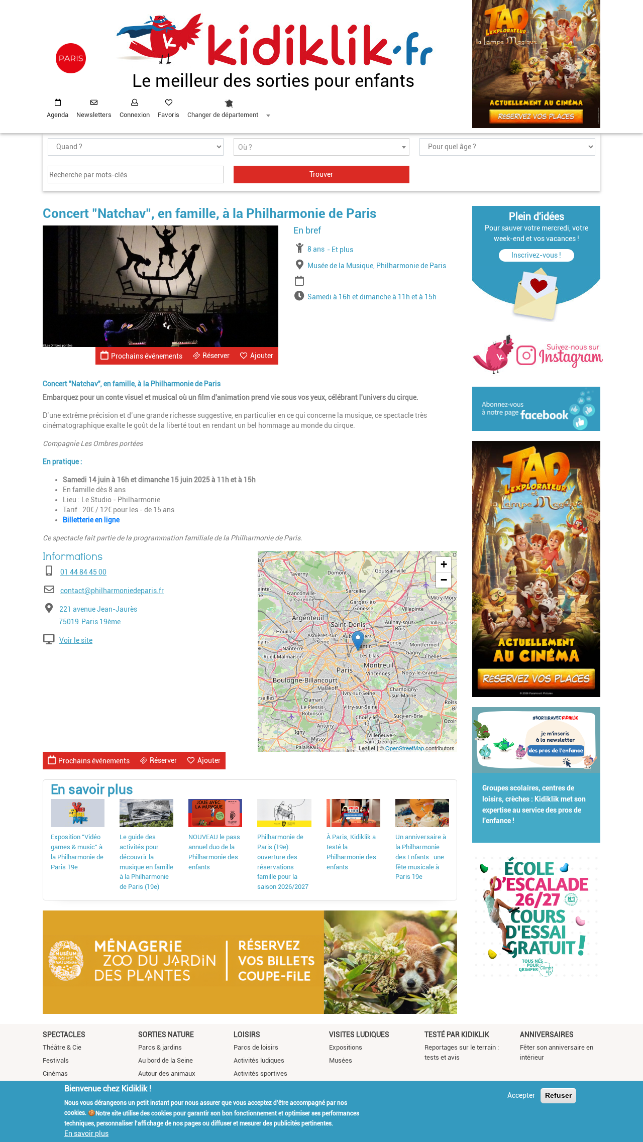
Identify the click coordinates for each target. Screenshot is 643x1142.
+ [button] (444, 564)
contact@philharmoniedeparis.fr (112, 591)
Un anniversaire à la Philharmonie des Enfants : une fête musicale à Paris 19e (420, 857)
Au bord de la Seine (165, 1060)
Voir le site (75, 640)
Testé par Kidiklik (456, 1035)
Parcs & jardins (160, 1047)
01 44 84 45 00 (83, 572)
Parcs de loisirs (256, 1047)
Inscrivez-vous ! (536, 255)
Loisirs (247, 1035)
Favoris (168, 115)
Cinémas (55, 1073)
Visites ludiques (359, 1035)
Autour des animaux (166, 1073)
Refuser (558, 1095)
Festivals (56, 1060)
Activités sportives (260, 1073)
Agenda (57, 115)
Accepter (521, 1095)
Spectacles (64, 1035)
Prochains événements (146, 356)
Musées (340, 1060)
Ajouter (261, 356)
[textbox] (321, 147)
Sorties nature (166, 1035)
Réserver (216, 356)
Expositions (345, 1047)
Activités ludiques (259, 1060)
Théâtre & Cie (62, 1047)
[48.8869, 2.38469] (358, 641)
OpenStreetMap (404, 748)
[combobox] (228, 106)
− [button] (444, 580)
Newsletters (94, 115)
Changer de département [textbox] (222, 115)
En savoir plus (86, 1133)
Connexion (135, 115)
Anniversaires (547, 1035)
